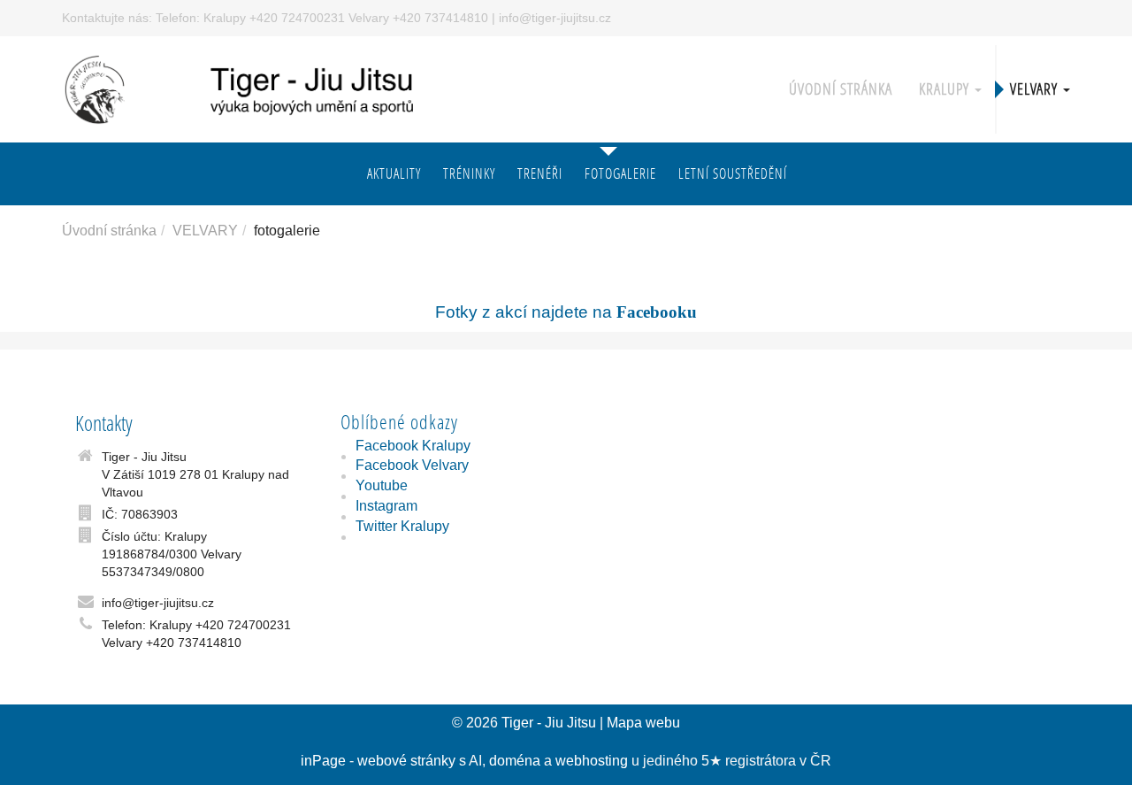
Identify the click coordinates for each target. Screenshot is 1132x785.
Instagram (386, 505)
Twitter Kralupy (402, 526)
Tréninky (469, 173)
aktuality (394, 173)
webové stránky (406, 760)
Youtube (382, 485)
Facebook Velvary (412, 465)
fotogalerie (620, 173)
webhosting (591, 760)
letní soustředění (732, 173)
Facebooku (656, 312)
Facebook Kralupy (413, 445)
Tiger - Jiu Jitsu (548, 722)
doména (514, 760)
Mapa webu (643, 722)
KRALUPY (946, 89)
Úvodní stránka (840, 89)
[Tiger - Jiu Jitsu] (264, 87)
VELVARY (1035, 89)
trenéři (539, 173)
